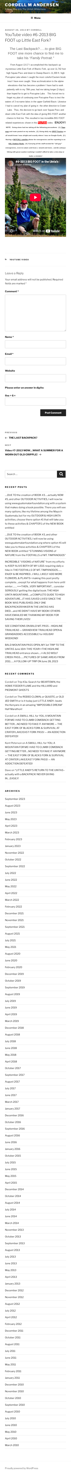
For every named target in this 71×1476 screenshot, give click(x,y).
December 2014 (14, 1189)
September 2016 (15, 1128)
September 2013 (15, 1243)
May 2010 (10, 1431)
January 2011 (12, 1377)
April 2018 (11, 1061)
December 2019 (14, 974)
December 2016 (14, 1115)
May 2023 (11, 819)
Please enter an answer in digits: (24, 387)
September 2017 (15, 1074)
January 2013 (12, 1283)
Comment (12, 291)
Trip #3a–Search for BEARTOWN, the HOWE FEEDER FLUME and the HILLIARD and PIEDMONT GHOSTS (32, 686)
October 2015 (13, 1155)
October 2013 (13, 1236)
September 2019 (15, 987)
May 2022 (11, 886)
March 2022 (12, 899)
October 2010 (13, 1398)
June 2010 (11, 1425)
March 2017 (12, 1101)
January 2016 (12, 1149)
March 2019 (12, 1021)
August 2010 (12, 1411)
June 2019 (11, 1007)
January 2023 (13, 846)
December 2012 (14, 1290)
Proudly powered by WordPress (21, 1468)
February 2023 (13, 839)
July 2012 (10, 1310)
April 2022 (11, 893)
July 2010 (10, 1418)
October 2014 (13, 1196)
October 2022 (13, 859)
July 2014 (10, 1209)
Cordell (36, 30)
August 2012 (12, 1303)
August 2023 (12, 805)
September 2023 (15, 799)
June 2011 (10, 1357)
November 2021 (14, 920)
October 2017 (13, 1068)
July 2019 (10, 1001)
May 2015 (10, 1176)
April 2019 (11, 1014)
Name (9, 337)
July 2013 (10, 1256)
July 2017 (10, 1088)
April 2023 (11, 825)
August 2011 (12, 1344)
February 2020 (13, 967)
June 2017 (11, 1095)
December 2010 (14, 1384)
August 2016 (12, 1135)
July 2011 (10, 1351)
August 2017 (12, 1081)
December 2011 (14, 1330)
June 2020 (11, 960)
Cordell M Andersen (32, 4)
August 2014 (12, 1202)
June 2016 (11, 1142)
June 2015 (11, 1169)
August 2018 (12, 1034)
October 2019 (13, 980)
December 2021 (14, 913)
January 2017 (12, 1108)
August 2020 (12, 953)
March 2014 (12, 1223)
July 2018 (10, 1041)
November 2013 (14, 1229)
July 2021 (10, 940)
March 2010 (12, 1445)
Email (9, 353)
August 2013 (12, 1250)
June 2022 (11, 879)
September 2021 (15, 926)
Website (10, 370)
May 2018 (10, 1054)
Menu (37, 17)
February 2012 (13, 1324)
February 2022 (13, 906)
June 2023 (11, 812)
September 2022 (15, 866)
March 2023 (12, 832)
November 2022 (14, 852)
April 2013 (11, 1276)
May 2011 (10, 1364)
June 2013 (11, 1263)
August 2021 (12, 933)
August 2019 (12, 994)
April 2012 (11, 1317)
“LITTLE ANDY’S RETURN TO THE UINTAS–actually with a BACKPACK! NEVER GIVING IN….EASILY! (35, 774)
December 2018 (14, 1027)
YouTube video (19, 259)
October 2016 (13, 1122)
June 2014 (11, 1216)
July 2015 (10, 1162)
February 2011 (13, 1371)
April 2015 (11, 1182)
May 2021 (10, 947)
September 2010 (15, 1404)
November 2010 (14, 1391)
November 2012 (14, 1297)
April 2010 (11, 1438)
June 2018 (11, 1048)
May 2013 (10, 1270)
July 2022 (10, 873)
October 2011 (12, 1337)
